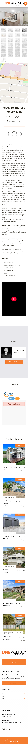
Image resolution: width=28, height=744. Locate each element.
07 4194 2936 (7, 720)
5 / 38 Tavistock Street (9, 570)
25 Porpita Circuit (8, 536)
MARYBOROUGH (7, 605)
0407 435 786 (16, 352)
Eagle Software (20, 743)
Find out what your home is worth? (14, 661)
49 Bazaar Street (8, 603)
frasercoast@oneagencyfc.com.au (12, 722)
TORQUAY (5, 469)
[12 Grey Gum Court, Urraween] (14, 16)
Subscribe (13, 683)
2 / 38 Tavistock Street (9, 467)
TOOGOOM (6, 539)
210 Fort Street (7, 637)
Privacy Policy (7, 743)
